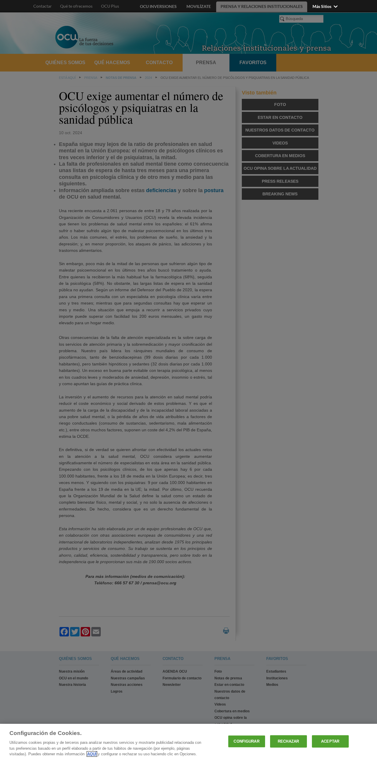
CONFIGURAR (246, 741)
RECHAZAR (288, 741)
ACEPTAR (330, 741)
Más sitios (322, 6)
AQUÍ (92, 754)
